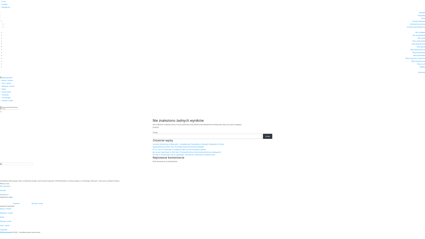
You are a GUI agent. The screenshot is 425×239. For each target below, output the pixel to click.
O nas (4, 1)
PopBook (16, 203)
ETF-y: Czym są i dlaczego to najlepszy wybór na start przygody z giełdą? (179, 149)
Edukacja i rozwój (8, 86)
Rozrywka (421, 15)
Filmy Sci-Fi (421, 64)
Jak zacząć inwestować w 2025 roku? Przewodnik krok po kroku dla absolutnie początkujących (187, 152)
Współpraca (6, 7)
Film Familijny (420, 32)
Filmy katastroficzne (417, 50)
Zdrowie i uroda (7, 100)
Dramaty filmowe (418, 21)
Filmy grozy (421, 47)
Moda (4, 89)
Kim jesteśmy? (5, 186)
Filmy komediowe (418, 52)
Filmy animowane (418, 41)
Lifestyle (422, 13)
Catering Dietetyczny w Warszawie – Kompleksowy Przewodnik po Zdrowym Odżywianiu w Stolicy (188, 144)
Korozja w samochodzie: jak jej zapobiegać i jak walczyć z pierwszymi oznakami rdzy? (184, 155)
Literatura (421, 72)
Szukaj (155, 132)
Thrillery (422, 67)
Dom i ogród (6, 83)
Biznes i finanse (7, 80)
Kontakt (4, 4)
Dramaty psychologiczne (416, 27)
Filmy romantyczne (418, 61)
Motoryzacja (6, 92)
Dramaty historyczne (417, 24)
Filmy (423, 18)
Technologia (6, 98)
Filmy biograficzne (418, 44)
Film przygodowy (419, 35)
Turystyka (5, 95)
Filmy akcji (421, 38)
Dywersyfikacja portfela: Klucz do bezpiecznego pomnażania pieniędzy (178, 147)
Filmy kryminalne (419, 55)
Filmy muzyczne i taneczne (415, 58)
